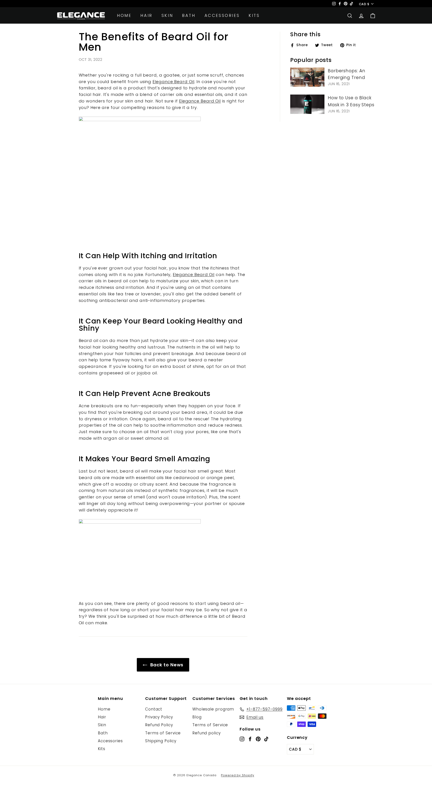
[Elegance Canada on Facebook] (250, 739)
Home (124, 15)
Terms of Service (163, 733)
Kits (254, 15)
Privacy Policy (159, 717)
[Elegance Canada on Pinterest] (258, 739)
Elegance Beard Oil (173, 81)
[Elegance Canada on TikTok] (266, 739)
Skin (167, 15)
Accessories (222, 15)
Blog (197, 717)
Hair (146, 15)
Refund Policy (159, 725)
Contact (153, 709)
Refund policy (206, 733)
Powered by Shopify (237, 775)
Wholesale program (213, 709)
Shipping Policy (160, 741)
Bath (188, 15)
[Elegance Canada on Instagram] (242, 739)
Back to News (166, 665)
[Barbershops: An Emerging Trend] (307, 77)
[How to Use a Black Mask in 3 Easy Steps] (307, 104)
